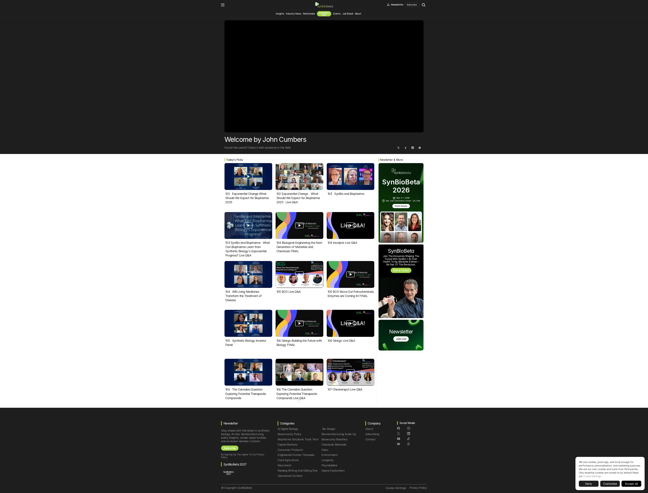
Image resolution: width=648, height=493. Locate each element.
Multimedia (309, 13)
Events (337, 13)
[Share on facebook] (405, 147)
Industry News (293, 13)
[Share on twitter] (398, 147)
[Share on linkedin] (412, 147)
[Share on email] (419, 147)
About (358, 13)
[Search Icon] (423, 5)
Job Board (347, 13)
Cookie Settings (592, 475)
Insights (280, 13)
